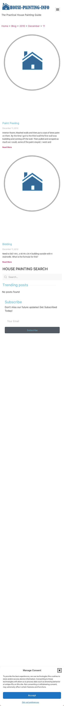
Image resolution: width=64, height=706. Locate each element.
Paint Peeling (10, 123)
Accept (32, 695)
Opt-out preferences (30, 702)
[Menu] (57, 9)
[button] (59, 670)
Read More (7, 147)
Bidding (7, 244)
